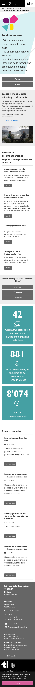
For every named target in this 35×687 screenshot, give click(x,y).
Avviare (18, 292)
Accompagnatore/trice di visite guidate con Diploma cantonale (16, 516)
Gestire (18, 298)
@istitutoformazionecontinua (17, 627)
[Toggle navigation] (3, 3)
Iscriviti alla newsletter (15, 619)
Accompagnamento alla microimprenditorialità (14, 170)
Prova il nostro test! (11, 121)
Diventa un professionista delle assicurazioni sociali (15, 475)
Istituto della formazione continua (19, 624)
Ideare (18, 287)
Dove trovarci (12, 617)
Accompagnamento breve (15, 225)
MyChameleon (12, 656)
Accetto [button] (17, 683)
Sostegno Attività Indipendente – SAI (12, 252)
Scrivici (10, 615)
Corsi (17, 85)
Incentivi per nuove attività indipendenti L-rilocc (16, 196)
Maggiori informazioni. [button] (20, 678)
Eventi (17, 79)
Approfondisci (10, 464)
